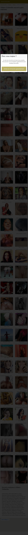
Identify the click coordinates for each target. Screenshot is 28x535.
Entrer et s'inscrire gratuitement (14, 69)
